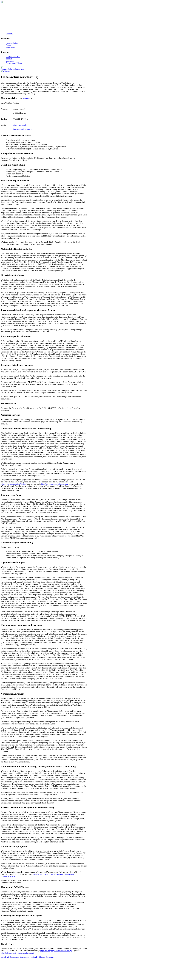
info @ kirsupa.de (19, 125)
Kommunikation (12, 43)
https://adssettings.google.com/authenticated (17, 953)
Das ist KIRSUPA (13, 57)
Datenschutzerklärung (14, 63)
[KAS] (12, 69)
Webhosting (10, 47)
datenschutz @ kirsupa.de (22, 129)
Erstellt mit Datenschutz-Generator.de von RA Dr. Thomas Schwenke (27, 957)
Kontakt (9, 59)
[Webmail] (5, 71)
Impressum (10, 61)
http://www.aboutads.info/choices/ (14, 484)
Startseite (9, 34)
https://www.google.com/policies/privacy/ (56, 951)
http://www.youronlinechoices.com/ (54, 484)
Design (8, 45)
